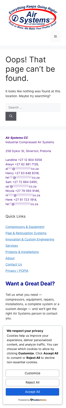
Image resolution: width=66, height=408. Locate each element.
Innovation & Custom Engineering (30, 239)
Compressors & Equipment (25, 227)
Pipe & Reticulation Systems (26, 233)
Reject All (32, 382)
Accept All (32, 392)
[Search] (11, 116)
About (10, 258)
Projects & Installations (22, 252)
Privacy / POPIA (17, 271)
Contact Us (14, 264)
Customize (32, 373)
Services (12, 245)
